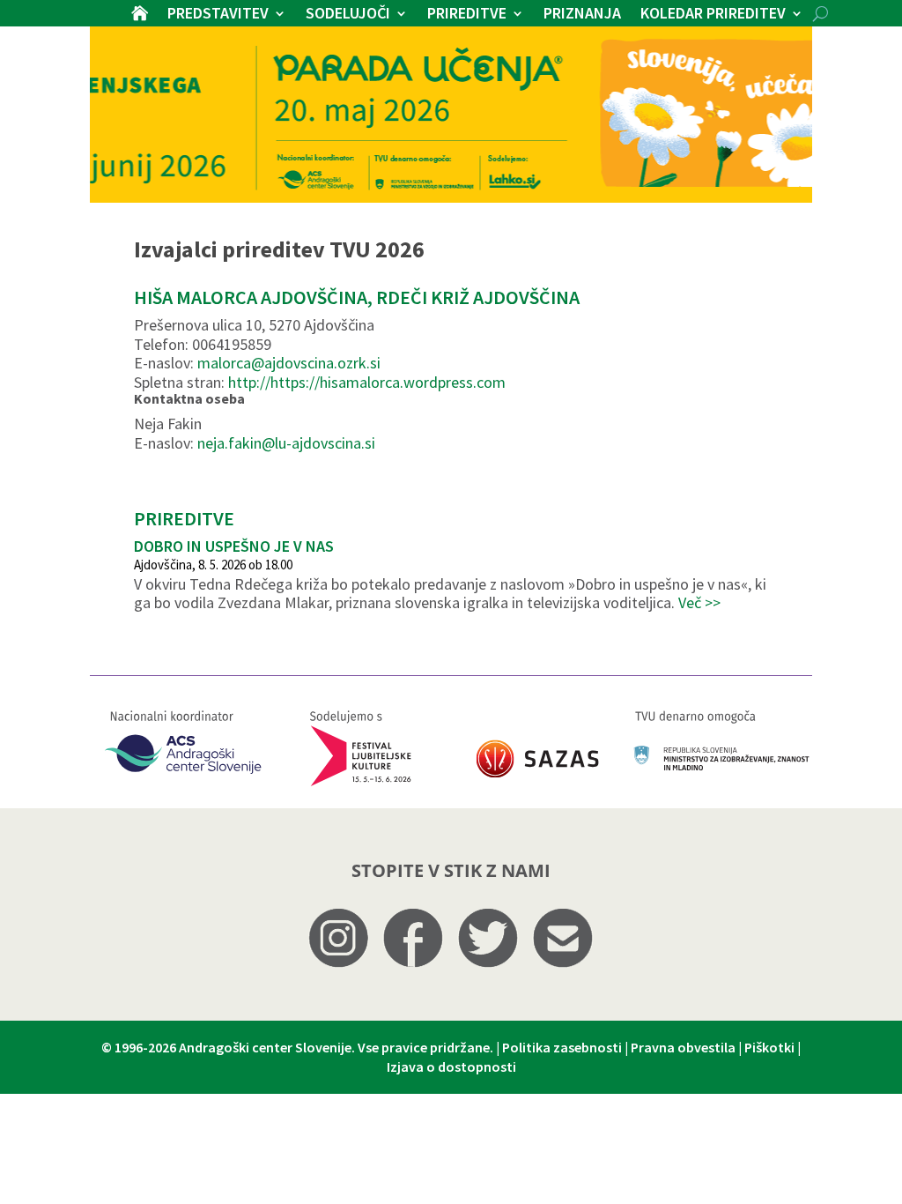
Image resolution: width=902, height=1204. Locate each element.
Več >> (699, 602)
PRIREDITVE (466, 15)
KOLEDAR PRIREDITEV (713, 15)
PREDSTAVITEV (218, 15)
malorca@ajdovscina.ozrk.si (289, 363)
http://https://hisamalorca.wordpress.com (367, 382)
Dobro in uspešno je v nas (234, 546)
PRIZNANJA (582, 15)
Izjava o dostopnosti (451, 1066)
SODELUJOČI (348, 15)
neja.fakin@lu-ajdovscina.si (286, 443)
